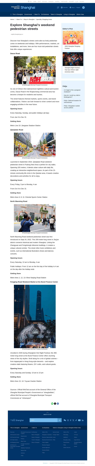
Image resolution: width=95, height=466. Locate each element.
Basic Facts (23, 441)
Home (12, 19)
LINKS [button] (32, 420)
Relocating (65, 434)
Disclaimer (45, 463)
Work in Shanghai (35, 434)
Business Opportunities (47, 437)
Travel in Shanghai (36, 439)
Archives (23, 453)
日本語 (34, 1)
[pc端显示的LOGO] (23, 7)
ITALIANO (82, 1)
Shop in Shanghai (29, 19)
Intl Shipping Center (14, 442)
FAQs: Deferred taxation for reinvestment (72, 101)
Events (75, 446)
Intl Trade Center (14, 439)
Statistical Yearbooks (25, 447)
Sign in (73, 7)
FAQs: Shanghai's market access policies (72, 106)
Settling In (65, 437)
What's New (80, 14)
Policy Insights (45, 442)
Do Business (45, 14)
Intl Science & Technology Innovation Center (15, 446)
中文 (31, 1)
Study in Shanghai (36, 437)
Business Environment (47, 439)
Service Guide (56, 432)
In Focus (76, 434)
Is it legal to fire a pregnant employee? (72, 91)
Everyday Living (66, 439)
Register (78, 7)
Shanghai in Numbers (47, 434)
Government (28, 14)
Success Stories (45, 450)
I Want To (37, 14)
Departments (24, 436)
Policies (22, 438)
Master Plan (23, 450)
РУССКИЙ (71, 1)
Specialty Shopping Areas (44, 19)
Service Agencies (46, 447)
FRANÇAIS (51, 1)
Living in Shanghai (69, 14)
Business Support (46, 445)
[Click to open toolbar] (58, 7)
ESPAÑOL (57, 1)
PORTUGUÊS (64, 1)
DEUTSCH (44, 1)
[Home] (11, 14)
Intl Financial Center (14, 437)
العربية (76, 1)
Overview (12, 432)
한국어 (39, 1)
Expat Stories (66, 442)
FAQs (22, 455)
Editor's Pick (45, 432)
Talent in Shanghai (56, 14)
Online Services (66, 447)
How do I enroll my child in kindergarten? (72, 96)
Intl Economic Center (14, 434)
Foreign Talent (56, 434)
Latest (54, 437)
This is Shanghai (18, 14)
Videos (75, 437)
